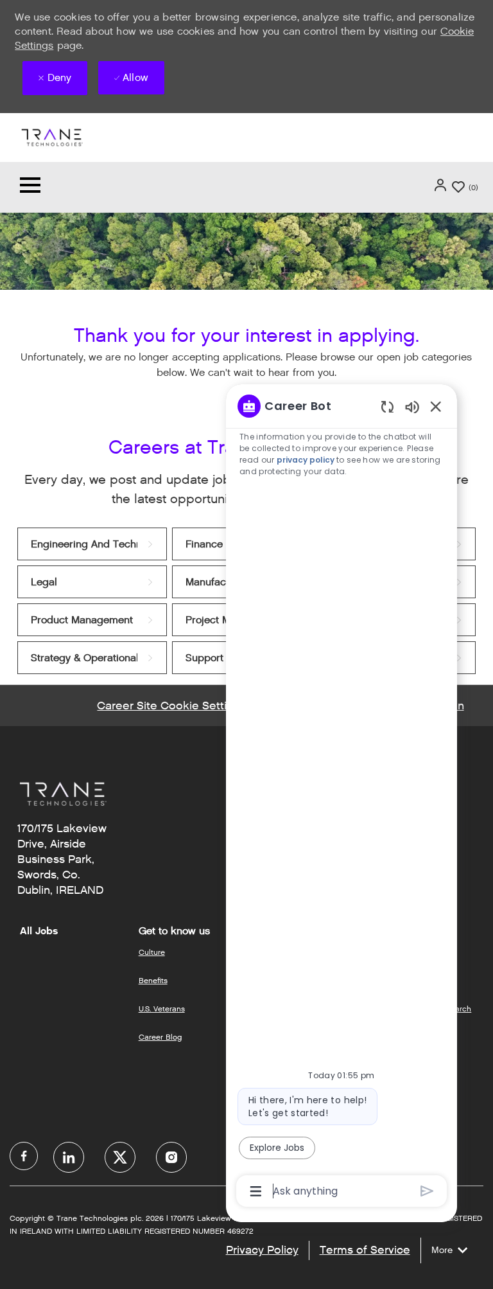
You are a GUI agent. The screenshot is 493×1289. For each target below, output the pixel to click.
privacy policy (306, 459)
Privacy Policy (262, 1250)
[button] (442, 185)
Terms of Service (365, 1250)
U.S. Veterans (162, 1008)
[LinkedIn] (68, 1157)
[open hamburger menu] (30, 187)
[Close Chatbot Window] (436, 406)
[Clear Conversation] (387, 406)
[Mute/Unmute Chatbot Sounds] (412, 406)
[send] (427, 1191)
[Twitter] (120, 1157)
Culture (152, 952)
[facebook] (24, 1156)
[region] (341, 797)
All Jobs (39, 931)
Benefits (153, 980)
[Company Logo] (51, 136)
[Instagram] (171, 1157)
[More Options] (256, 1191)
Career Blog (160, 1037)
